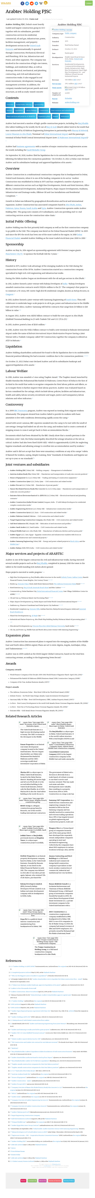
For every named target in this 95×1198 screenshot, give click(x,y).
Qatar (16, 208)
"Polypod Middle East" (18, 1122)
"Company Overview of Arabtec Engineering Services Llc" (30, 1100)
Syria (44, 208)
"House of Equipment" (18, 1077)
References (65, 116)
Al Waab (34, 616)
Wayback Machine (49, 972)
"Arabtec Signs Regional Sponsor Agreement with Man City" (30, 1011)
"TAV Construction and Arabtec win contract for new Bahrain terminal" (34, 1042)
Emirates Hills (35, 609)
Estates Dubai (15, 1155)
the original (62, 966)
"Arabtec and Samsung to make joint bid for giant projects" (30, 1029)
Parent (54, 99)
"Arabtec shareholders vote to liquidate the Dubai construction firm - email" (57, 979)
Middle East (14, 544)
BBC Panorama (20, 411)
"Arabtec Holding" (18, 1001)
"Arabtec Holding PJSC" (18, 1141)
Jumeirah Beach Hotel (41, 588)
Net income (56, 84)
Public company (70, 33)
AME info (14, 1158)
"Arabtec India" (16, 1097)
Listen (89, 3)
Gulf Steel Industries (18, 1119)
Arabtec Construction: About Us (21, 991)
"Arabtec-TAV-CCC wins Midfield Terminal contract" (28, 1033)
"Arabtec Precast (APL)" (18, 1084)
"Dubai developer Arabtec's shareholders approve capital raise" (50, 995)
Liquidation (19, 110)
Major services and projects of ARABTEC (21, 116)
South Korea (71, 300)
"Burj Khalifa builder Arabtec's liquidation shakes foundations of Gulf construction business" (41, 1051)
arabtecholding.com (72, 102)
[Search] (46, 3)
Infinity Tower (66, 577)
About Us (42, 1181)
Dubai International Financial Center (50, 591)
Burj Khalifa (83, 123)
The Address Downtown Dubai (65, 584)
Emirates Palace (23, 584)
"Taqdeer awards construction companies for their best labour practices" (35, 1064)
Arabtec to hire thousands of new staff (23, 988)
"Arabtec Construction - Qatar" (21, 1081)
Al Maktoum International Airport (72, 138)
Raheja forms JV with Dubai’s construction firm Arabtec (31, 1020)
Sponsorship (39, 104)
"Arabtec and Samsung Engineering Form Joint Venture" (47, 1023)
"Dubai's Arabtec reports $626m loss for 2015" (26, 1039)
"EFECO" (14, 1093)
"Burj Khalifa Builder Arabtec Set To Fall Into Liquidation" (30, 1061)
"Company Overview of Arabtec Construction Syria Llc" (29, 1106)
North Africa (74, 541)
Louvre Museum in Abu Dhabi (18, 134)
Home (23, 1181)
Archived (28, 972)
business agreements (26, 146)
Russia (23, 208)
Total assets (57, 88)
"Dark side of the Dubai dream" (25, 1071)
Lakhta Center (77, 577)
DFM (12, 1004)
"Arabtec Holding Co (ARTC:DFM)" (24, 966)
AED (74, 80)
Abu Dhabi (70, 205)
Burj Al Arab (51, 127)
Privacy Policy (69, 1181)
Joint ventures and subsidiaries (62, 110)
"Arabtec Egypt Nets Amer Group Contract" (25, 1125)
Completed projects (18, 972)
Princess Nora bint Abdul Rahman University (49, 626)
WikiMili (6, 3)
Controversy (43, 110)
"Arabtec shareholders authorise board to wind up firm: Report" (32, 1057)
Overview (10, 104)
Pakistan (9, 208)
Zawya (13, 1148)
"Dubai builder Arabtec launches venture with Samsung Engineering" (56, 1129)
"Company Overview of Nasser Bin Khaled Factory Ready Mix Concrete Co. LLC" (36, 1087)
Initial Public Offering (24, 104)
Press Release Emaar (18, 1151)
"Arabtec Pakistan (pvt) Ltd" (20, 1112)
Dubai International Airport (56, 134)
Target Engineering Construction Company (25, 1115)
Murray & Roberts (79, 130)
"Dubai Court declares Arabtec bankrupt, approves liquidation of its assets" (36, 985)
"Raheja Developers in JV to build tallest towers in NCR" (29, 1132)
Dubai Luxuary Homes (20, 1161)
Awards (55, 116)
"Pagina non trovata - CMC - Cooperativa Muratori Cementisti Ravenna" (35, 1135)
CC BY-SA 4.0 (47, 1166)
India (65, 284)
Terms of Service (55, 1181)
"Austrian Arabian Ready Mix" (21, 1074)
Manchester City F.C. (14, 254)
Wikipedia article (56, 1164)
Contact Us (32, 1181)
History (9, 110)
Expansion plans (44, 116)
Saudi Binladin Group (36, 150)
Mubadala (68, 98)
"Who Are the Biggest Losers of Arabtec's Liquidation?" (29, 976)
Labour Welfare (31, 110)
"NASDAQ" (14, 1048)
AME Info (14, 1145)
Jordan (78, 205)
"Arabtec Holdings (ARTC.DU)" (21, 1017)
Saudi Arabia (31, 208)
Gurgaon (9, 294)
